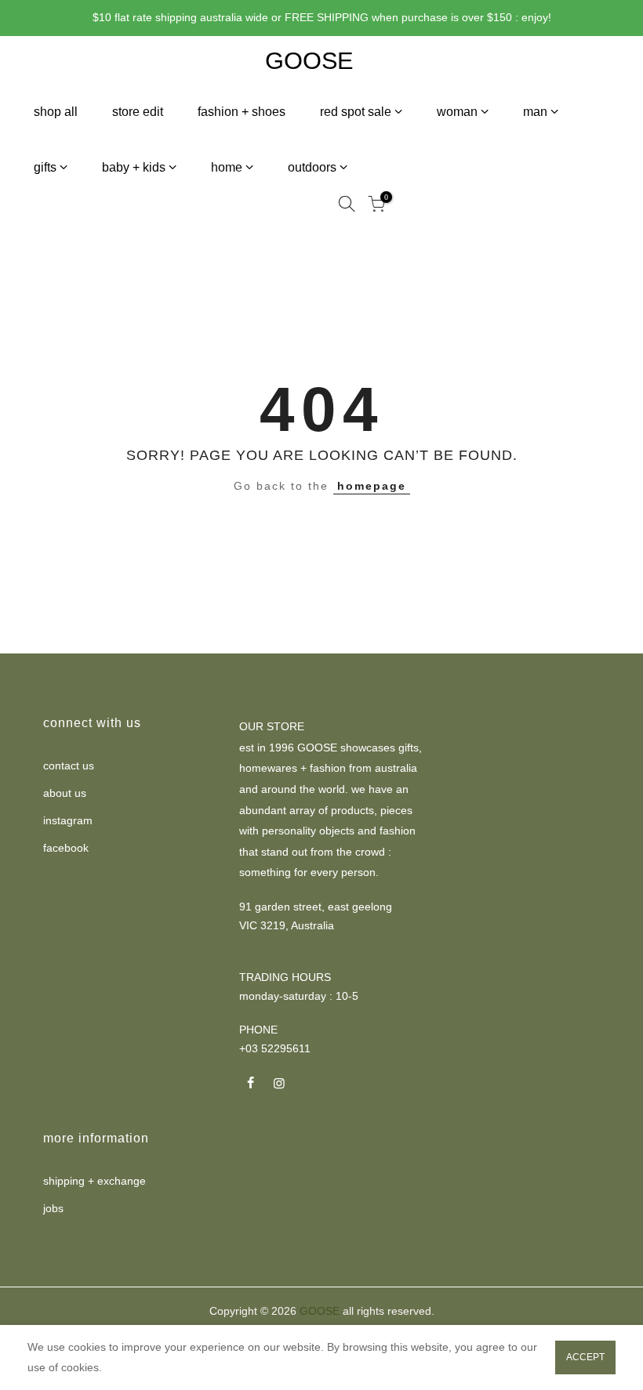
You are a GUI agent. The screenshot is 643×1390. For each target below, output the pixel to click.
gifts (45, 167)
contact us (68, 765)
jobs (53, 1208)
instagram (68, 820)
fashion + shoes (241, 111)
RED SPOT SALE (355, 111)
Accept (585, 1357)
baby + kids (133, 167)
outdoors (312, 167)
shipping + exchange (94, 1181)
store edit (137, 111)
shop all (56, 111)
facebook (66, 848)
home (226, 167)
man (535, 111)
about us (64, 793)
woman (457, 111)
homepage (371, 486)
